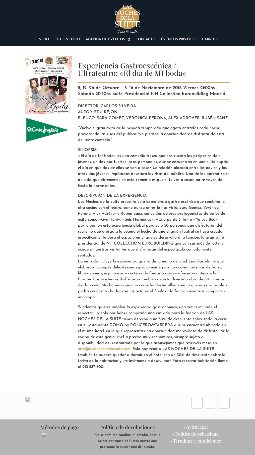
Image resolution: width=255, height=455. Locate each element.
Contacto (145, 39)
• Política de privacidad (195, 434)
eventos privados (178, 39)
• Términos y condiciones (195, 441)
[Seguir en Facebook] (197, 402)
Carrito (209, 39)
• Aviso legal (196, 427)
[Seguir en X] (224, 402)
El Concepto (67, 39)
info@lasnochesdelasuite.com (104, 349)
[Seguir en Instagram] (210, 402)
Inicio (43, 39)
